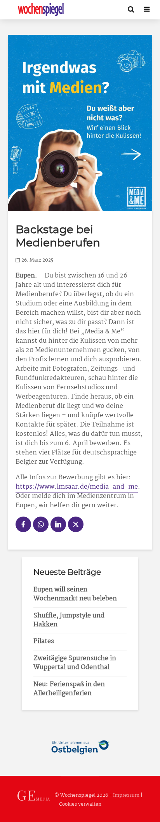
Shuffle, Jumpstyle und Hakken (68, 620)
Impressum (126, 795)
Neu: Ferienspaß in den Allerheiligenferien (69, 689)
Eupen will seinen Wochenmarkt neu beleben (75, 594)
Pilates (43, 641)
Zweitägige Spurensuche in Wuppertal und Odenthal (74, 663)
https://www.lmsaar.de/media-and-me (77, 487)
